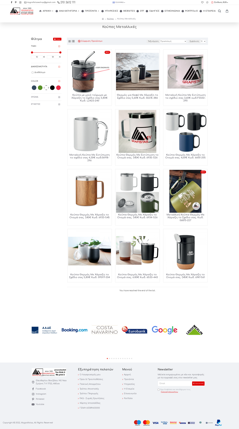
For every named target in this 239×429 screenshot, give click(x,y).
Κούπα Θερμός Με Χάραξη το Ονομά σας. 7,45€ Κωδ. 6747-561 (185, 276)
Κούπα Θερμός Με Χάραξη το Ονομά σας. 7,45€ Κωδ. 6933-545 (89, 216)
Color (34, 81)
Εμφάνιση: (194, 41)
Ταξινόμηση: (153, 41)
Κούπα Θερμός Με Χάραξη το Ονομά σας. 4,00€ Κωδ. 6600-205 (185, 156)
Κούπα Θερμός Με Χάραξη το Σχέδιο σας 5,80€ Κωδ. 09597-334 (89, 276)
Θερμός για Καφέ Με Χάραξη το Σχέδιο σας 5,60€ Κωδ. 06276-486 (137, 96)
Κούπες (110, 19)
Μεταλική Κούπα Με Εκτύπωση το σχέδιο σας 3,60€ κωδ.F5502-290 (185, 98)
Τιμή (33, 46)
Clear (58, 39)
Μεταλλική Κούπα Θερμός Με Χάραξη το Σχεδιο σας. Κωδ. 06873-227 (185, 217)
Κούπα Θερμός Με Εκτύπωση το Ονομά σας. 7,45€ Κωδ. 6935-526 (137, 156)
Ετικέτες (35, 104)
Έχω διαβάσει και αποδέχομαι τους (175, 391)
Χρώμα (34, 97)
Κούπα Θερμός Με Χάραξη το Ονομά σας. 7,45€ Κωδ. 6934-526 (137, 216)
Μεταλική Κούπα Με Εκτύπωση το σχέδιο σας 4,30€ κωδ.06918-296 (89, 158)
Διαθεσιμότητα (39, 67)
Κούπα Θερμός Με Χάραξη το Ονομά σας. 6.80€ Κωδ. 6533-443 (137, 276)
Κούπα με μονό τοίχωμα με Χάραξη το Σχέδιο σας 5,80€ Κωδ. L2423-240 (89, 98)
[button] (107, 358)
